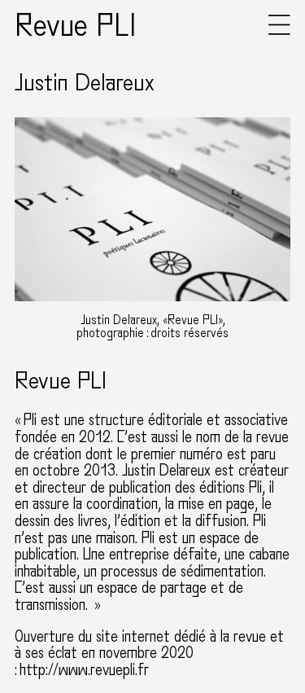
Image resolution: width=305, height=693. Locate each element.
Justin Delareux (85, 83)
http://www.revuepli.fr (84, 670)
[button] (279, 31)
